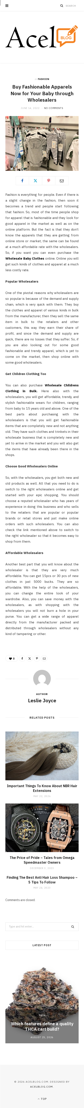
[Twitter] (35, 180)
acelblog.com (41, 1086)
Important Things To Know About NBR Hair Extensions (42, 788)
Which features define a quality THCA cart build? (42, 1026)
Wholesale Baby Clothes (24, 258)
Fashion (43, 79)
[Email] (61, 180)
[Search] (61, 5)
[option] (42, 1000)
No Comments (53, 108)
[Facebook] (22, 180)
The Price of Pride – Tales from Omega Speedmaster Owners (42, 860)
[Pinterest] (48, 180)
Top (43, 1099)
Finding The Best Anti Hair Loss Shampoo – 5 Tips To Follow (42, 879)
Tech (42, 1015)
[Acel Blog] (42, 37)
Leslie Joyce (42, 700)
